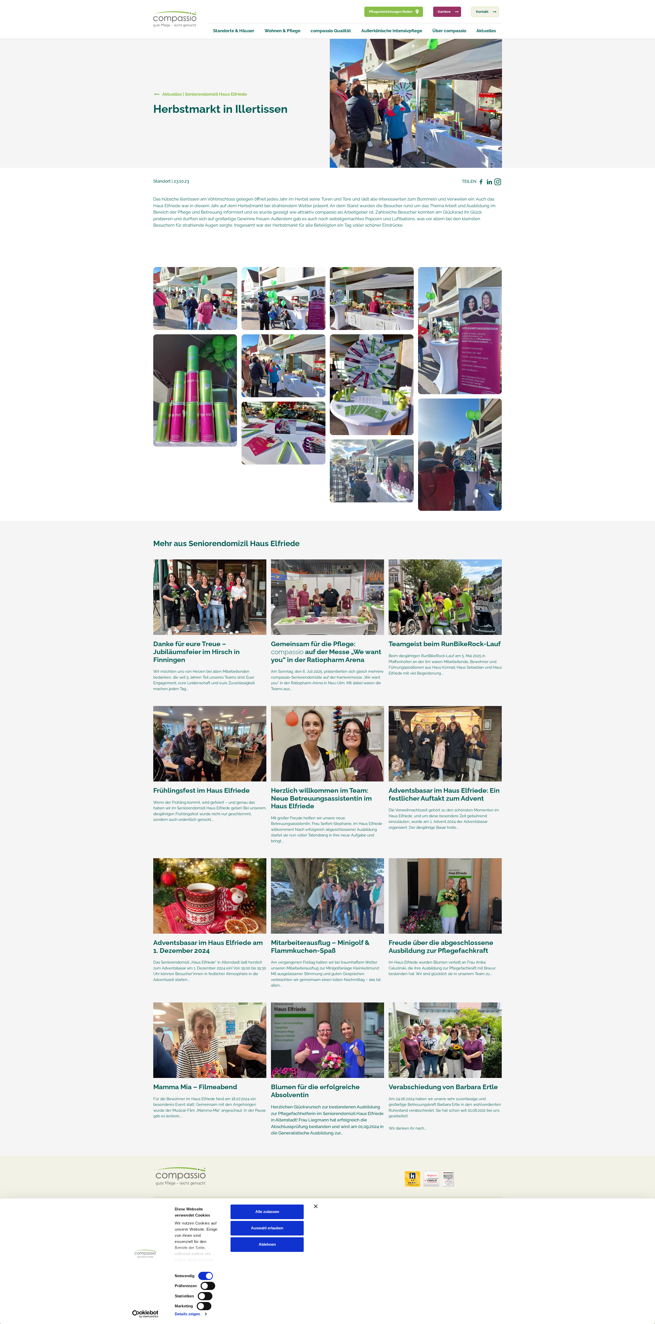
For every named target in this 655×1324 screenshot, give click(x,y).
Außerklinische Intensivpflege (391, 30)
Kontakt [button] (482, 12)
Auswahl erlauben (267, 1228)
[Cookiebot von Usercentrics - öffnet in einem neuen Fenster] (145, 1314)
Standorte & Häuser (233, 30)
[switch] (208, 1286)
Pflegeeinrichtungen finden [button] (390, 12)
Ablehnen (267, 1244)
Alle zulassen (267, 1211)
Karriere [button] (444, 12)
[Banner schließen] (423, 1206)
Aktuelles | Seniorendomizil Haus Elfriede (204, 94)
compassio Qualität (331, 30)
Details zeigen (187, 1314)
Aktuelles (486, 30)
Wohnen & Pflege (282, 30)
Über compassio (449, 30)
